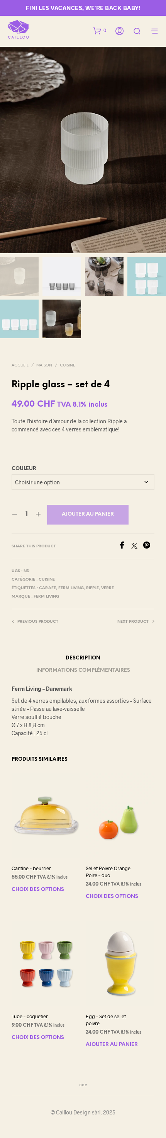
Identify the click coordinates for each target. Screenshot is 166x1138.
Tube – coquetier (30, 1016)
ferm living (71, 588)
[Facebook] (124, 546)
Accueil (20, 365)
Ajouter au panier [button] (112, 1044)
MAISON (44, 365)
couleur (24, 468)
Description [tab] (83, 658)
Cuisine (67, 365)
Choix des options (38, 889)
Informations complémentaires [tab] (83, 670)
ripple (92, 588)
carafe (47, 588)
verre (107, 588)
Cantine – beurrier (31, 868)
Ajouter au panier (88, 514)
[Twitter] (137, 546)
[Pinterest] (148, 546)
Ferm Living (46, 597)
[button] (99, 30)
